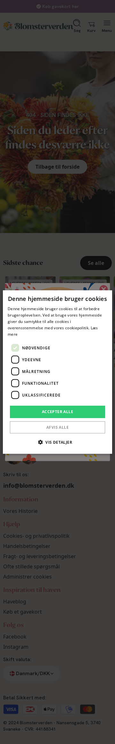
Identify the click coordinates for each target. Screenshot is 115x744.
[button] (57, 442)
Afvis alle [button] (57, 427)
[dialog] (57, 372)
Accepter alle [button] (57, 411)
